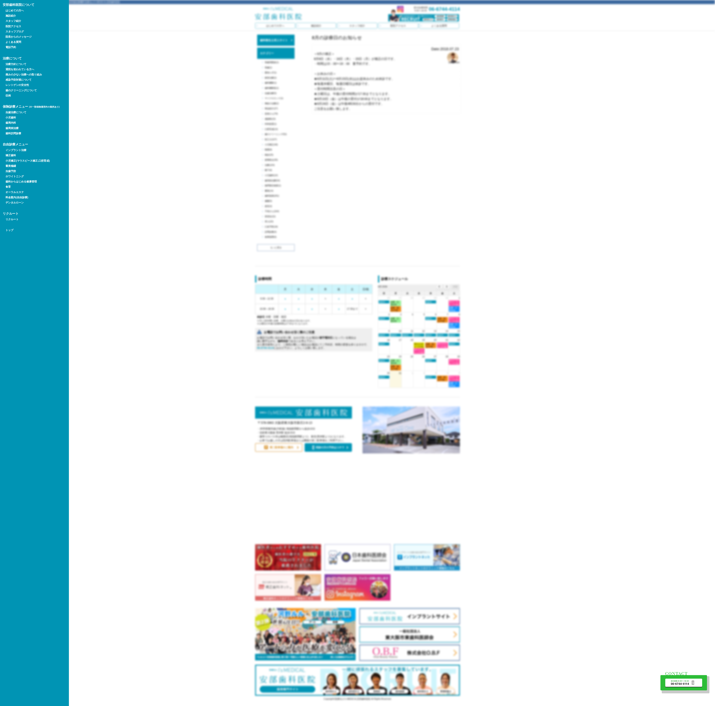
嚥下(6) (268, 170)
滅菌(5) (268, 201)
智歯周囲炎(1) (272, 62)
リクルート (12, 219)
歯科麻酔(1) (271, 83)
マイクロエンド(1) (274, 98)
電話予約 (11, 47)
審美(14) (269, 190)
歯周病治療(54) (272, 180)
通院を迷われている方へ (20, 69)
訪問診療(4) (271, 232)
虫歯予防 (11, 171)
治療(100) (270, 165)
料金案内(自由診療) (17, 197)
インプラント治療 (16, 150)
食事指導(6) (271, 237)
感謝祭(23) (270, 119)
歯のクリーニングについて (21, 90)
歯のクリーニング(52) (276, 134)
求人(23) (269, 221)
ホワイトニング (15, 176)
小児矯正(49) (271, 144)
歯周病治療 (12, 128)
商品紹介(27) (271, 108)
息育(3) (268, 206)
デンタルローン (15, 202)
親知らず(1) (271, 72)
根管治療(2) (271, 78)
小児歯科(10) (271, 175)
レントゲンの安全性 (17, 84)
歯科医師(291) (272, 196)
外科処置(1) (271, 124)
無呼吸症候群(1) (273, 185)
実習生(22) (270, 216)
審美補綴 (11, 165)
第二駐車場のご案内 (281, 447)
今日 (455, 286)
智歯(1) (268, 67)
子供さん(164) (272, 211)
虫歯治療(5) (271, 93)
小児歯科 (11, 117)
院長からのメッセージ (19, 36)
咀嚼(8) (268, 149)
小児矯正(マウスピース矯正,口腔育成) (28, 160)
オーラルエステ (15, 192)
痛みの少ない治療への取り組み (24, 74)
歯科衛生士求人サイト (274, 40)
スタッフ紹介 (357, 25)
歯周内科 (11, 122)
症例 (8, 95)
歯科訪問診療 (13, 133)
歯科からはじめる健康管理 (21, 181)
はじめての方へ (275, 25)
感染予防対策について (19, 79)
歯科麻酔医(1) (272, 88)
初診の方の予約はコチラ (330, 447)
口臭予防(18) (271, 226)
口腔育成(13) (271, 129)
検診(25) (269, 155)
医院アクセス (398, 25)
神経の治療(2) (272, 103)
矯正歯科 (11, 155)
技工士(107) (271, 139)
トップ (9, 230)
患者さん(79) (271, 113)
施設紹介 (316, 25)
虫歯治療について (16, 112)
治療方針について (16, 64)
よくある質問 (439, 25)
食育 (8, 186)
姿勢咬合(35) (271, 160)
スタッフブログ (15, 31)
